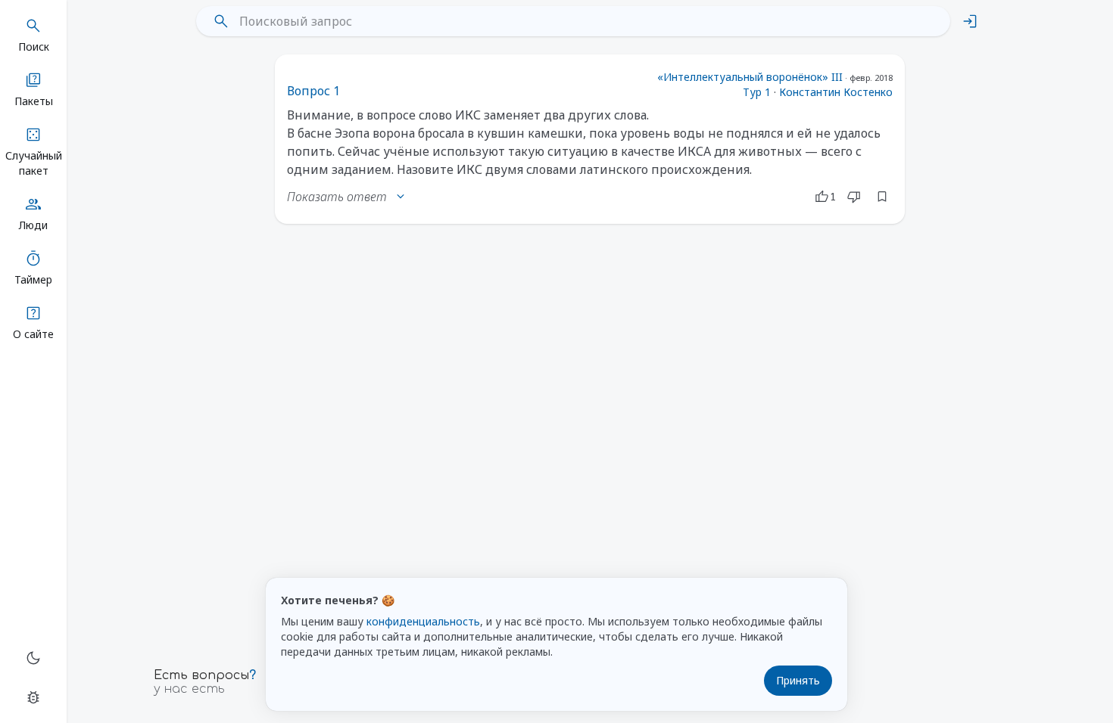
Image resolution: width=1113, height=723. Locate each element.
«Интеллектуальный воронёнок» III (750, 77)
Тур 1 (757, 92)
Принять (798, 680)
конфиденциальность (423, 621)
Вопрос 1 (313, 90)
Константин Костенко (836, 92)
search (221, 21)
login (970, 21)
